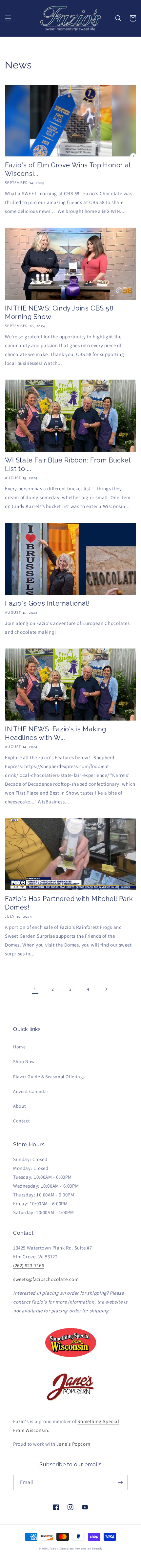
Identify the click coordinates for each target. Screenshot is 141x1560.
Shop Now (24, 1061)
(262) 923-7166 (28, 1265)
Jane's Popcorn (73, 1444)
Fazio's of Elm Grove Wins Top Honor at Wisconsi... (68, 169)
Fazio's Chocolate (62, 1548)
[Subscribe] (120, 1482)
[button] (8, 18)
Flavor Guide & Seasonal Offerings (49, 1077)
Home (19, 1047)
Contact (21, 1121)
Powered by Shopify (89, 1548)
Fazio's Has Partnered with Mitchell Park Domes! (69, 903)
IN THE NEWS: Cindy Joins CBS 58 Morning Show (59, 312)
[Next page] (106, 989)
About (19, 1106)
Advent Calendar (31, 1091)
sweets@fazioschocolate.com (46, 1279)
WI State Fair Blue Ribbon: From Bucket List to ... (68, 464)
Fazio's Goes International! (47, 603)
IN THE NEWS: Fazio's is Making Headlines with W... (55, 733)
